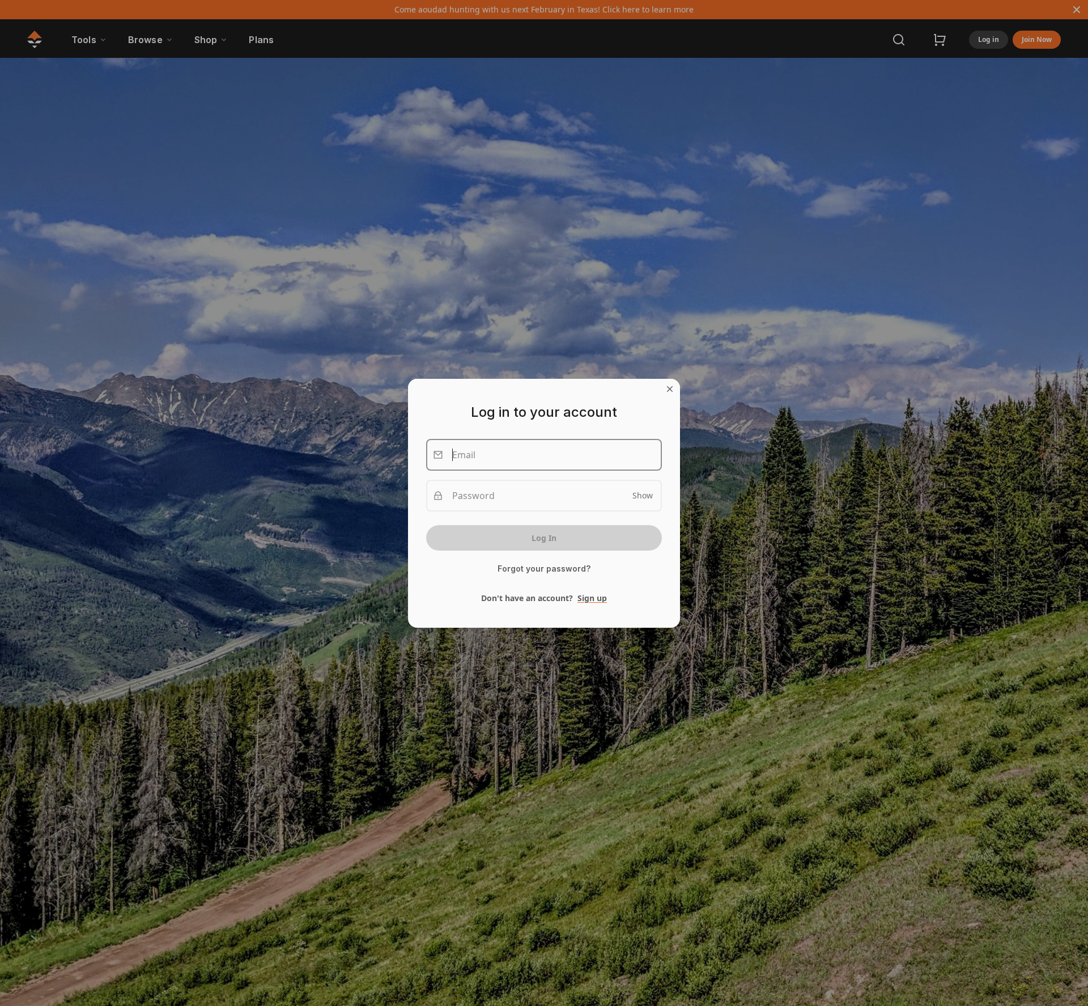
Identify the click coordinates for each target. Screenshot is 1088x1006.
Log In (544, 537)
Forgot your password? (544, 568)
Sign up (592, 598)
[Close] (669, 389)
